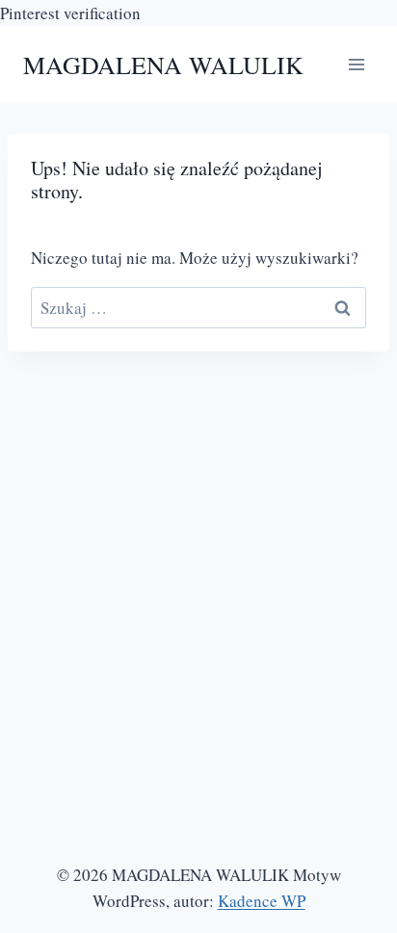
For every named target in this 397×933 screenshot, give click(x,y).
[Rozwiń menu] (356, 65)
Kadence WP (261, 901)
